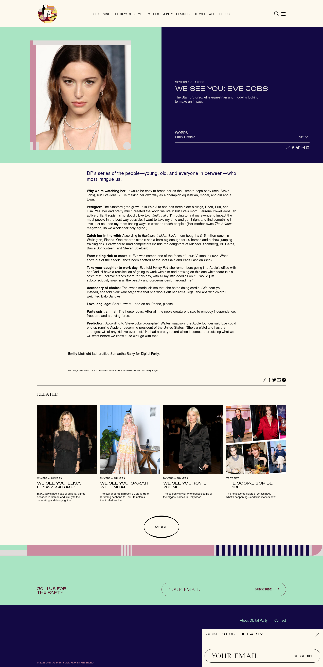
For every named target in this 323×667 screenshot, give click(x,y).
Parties (153, 14)
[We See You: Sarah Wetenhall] (130, 453)
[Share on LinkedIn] (308, 147)
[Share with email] (303, 147)
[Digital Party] (47, 13)
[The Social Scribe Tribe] (256, 452)
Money (168, 14)
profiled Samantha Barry (116, 353)
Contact (280, 620)
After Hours (219, 14)
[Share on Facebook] (293, 147)
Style (138, 14)
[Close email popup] (317, 635)
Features (183, 14)
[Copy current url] (288, 148)
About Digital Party (254, 620)
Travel (200, 14)
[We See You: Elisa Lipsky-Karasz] (67, 453)
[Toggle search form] (276, 14)
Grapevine (101, 14)
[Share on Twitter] (298, 147)
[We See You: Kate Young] (193, 452)
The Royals (122, 14)
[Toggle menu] (283, 14)
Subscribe (304, 656)
